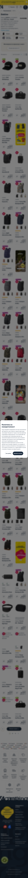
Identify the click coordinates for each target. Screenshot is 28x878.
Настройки (8, 453)
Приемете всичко (18, 453)
